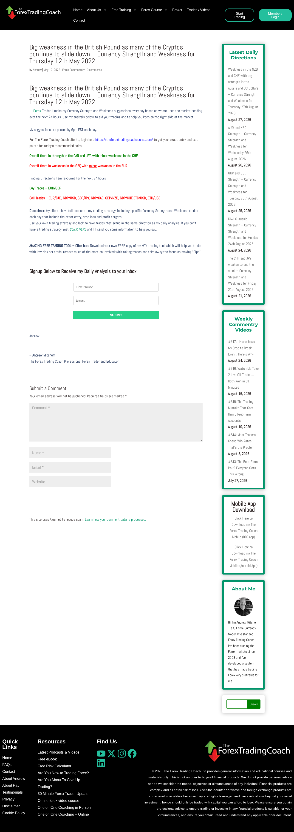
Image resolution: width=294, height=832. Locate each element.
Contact (79, 20)
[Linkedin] (101, 762)
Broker (177, 10)
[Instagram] (121, 753)
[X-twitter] (111, 753)
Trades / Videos (198, 10)
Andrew (37, 70)
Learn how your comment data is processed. (115, 519)
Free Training (121, 10)
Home (77, 10)
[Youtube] (101, 753)
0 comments (94, 70)
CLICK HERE (78, 229)
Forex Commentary (73, 70)
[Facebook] (132, 753)
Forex (37, 110)
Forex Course (151, 10)
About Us (94, 10)
